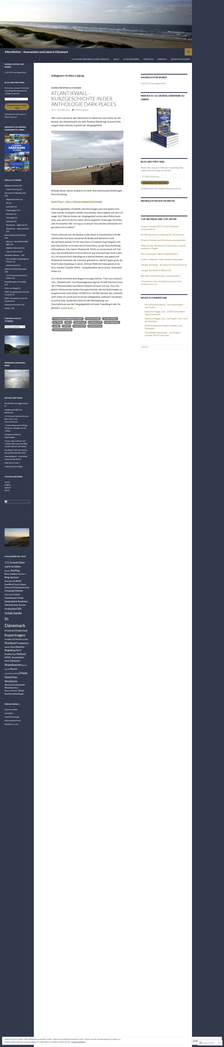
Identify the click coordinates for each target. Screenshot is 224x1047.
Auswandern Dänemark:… (157, 332)
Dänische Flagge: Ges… (156, 311)
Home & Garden (13, 189)
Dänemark (9, 587)
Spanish (8, 487)
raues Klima (10, 647)
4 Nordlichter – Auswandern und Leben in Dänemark (36, 52)
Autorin (58, 322)
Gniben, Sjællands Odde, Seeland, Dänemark (162, 259)
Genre (56, 326)
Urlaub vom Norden (13, 304)
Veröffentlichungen (180, 59)
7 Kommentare (81, 110)
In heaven (9, 630)
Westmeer (9, 687)
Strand (7, 669)
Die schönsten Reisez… (156, 304)
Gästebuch (148, 59)
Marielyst (10, 214)
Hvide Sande (13, 613)
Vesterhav (11, 677)
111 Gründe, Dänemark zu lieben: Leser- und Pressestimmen (17, 419)
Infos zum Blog (11, 288)
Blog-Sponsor (12, 577)
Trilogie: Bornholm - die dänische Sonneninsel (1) (164, 265)
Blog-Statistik (10, 581)
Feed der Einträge (12, 717)
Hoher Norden (19, 605)
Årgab (21, 693)
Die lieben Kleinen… (13, 255)
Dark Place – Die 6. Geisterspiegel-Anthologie (76, 201)
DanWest (9, 584)
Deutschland (20, 584)
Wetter (8, 308)
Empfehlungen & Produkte (15, 282)
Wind (16, 688)
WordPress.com (11, 724)
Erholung (9, 590)
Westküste (11, 681)
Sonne (24, 665)
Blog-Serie (22, 574)
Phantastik (79, 326)
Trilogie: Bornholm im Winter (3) (156, 270)
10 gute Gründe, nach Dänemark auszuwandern (163, 240)
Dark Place (80, 322)
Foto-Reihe (9, 595)
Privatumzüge (151, 325)
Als (7, 203)
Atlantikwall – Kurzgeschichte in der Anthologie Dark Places (83, 98)
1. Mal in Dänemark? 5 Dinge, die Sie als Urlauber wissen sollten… (16, 428)
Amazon (8, 571)
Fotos (17, 594)
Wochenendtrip (11, 694)
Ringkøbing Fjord (13, 650)
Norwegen (10, 218)
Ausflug (15, 570)
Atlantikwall (110, 319)
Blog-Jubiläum (11, 573)
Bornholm (10, 207)
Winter (21, 691)
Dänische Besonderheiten (15, 235)
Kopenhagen (11, 210)
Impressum (162, 59)
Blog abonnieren (131, 59)
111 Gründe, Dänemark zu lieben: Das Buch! (90, 59)
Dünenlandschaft (21, 587)
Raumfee (20, 647)
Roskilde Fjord (10, 654)
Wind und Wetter (11, 691)
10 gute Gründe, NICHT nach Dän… (162, 334)
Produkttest (22, 643)
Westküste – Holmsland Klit (17, 228)
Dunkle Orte (95, 322)
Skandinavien (13, 664)
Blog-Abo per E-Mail (153, 161)
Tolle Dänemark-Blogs (14, 466)
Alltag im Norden (11, 185)
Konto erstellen (11, 709)
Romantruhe (95, 326)
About (116, 59)
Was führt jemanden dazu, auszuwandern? (161, 275)
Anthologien (93, 319)
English (8, 485)
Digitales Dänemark (14, 248)
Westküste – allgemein (15, 225)
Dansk (7, 482)
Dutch (7, 490)
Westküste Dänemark (15, 684)
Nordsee (10, 643)
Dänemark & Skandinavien (15, 193)
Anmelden (9, 713)
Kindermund (11, 265)
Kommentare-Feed (13, 720)
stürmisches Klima (12, 673)
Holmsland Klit (13, 608)
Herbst (9, 604)
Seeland (9, 221)
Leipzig (67, 326)
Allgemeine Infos (13, 199)
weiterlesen (68, 307)
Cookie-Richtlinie (78, 1042)
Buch (68, 322)
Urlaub (23, 673)
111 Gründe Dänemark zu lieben (68, 319)
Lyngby (25, 639)
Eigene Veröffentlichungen (66, 88)
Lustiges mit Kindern (13, 639)
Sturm (13, 668)
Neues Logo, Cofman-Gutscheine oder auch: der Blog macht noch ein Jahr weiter (16, 444)
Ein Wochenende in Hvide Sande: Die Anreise (162, 234)
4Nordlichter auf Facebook (158, 201)
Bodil (18, 580)
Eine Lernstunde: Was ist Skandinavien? (159, 254)
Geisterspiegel (112, 322)
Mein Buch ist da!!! (12, 463)
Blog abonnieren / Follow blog (155, 183)
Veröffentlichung (62, 330)
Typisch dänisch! (13, 251)
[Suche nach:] (164, 346)
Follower (18, 590)
